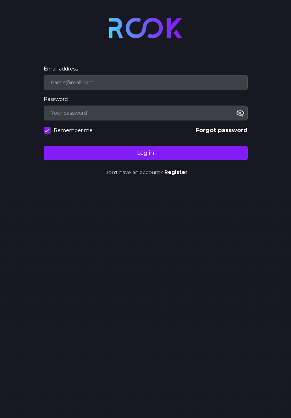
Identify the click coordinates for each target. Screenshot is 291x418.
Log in (145, 152)
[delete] (241, 113)
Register (175, 172)
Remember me (73, 130)
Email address (61, 69)
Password (56, 99)
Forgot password (222, 130)
